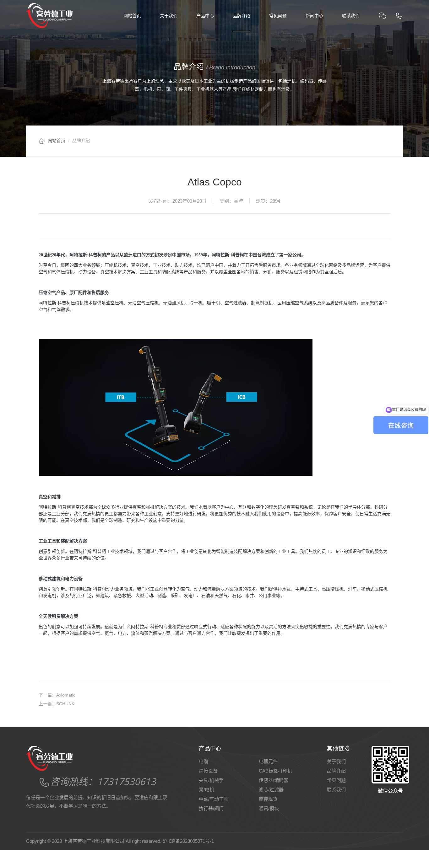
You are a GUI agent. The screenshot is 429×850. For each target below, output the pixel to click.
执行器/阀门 (211, 808)
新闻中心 (314, 15)
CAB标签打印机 (275, 770)
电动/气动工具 (213, 799)
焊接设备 (208, 770)
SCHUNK (56, 703)
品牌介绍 (241, 15)
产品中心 (205, 15)
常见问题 (278, 15)
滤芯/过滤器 (271, 789)
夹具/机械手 (211, 780)
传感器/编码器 (273, 780)
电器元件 (268, 761)
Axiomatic (57, 695)
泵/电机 (206, 789)
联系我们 (351, 15)
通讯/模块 (269, 808)
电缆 (203, 761)
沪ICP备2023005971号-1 (188, 841)
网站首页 (132, 15)
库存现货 (268, 799)
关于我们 (168, 15)
